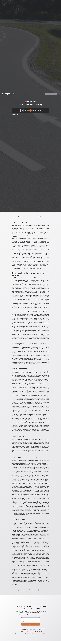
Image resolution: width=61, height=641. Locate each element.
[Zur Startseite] (9, 94)
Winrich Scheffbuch (31, 101)
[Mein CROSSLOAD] (58, 94)
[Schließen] (59, 597)
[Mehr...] (3, 94)
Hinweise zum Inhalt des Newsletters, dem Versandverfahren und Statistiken (30, 633)
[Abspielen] (30, 110)
